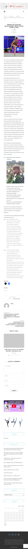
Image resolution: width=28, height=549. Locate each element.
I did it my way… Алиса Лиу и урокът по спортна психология (12, 459)
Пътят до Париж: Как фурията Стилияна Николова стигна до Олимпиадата (13, 479)
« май (5, 524)
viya (14, 29)
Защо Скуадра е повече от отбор (11, 469)
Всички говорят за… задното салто (12, 475)
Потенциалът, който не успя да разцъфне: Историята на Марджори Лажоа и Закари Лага (13, 454)
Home (5, 16)
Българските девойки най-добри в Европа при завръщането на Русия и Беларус (14, 449)
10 (19, 355)
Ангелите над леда (8, 472)
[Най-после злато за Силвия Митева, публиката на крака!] (14, 341)
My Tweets (6, 438)
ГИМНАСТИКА (14, 22)
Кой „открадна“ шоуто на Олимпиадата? (13, 462)
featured (11, 16)
